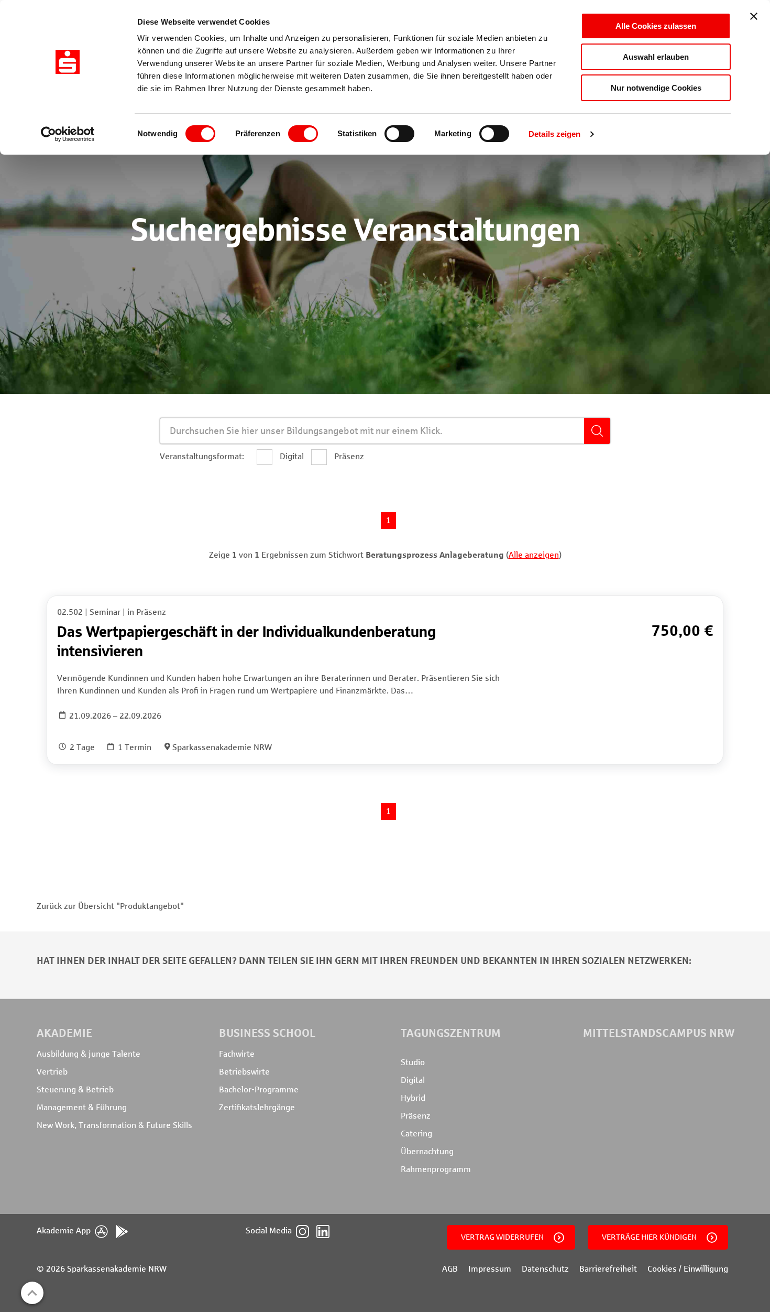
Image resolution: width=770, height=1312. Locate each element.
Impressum (489, 1268)
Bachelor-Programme (259, 1089)
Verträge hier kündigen (649, 1237)
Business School (267, 1033)
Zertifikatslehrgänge (257, 1107)
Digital (413, 1080)
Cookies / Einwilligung (687, 1268)
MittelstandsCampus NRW (658, 1033)
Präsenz (416, 1115)
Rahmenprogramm (436, 1169)
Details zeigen (554, 133)
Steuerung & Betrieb (75, 1089)
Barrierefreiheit (608, 1268)
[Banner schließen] (753, 16)
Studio (413, 1062)
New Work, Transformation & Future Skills (114, 1125)
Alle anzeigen (534, 554)
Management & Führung (82, 1107)
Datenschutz (545, 1268)
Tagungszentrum (451, 1033)
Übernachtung (427, 1151)
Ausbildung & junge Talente (88, 1053)
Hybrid (413, 1097)
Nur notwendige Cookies (656, 87)
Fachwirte (237, 1053)
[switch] (303, 133)
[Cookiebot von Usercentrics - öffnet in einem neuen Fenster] (68, 134)
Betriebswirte (244, 1071)
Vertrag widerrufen (502, 1237)
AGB (450, 1268)
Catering (416, 1133)
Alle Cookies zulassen (655, 25)
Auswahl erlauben (656, 56)
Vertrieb (52, 1071)
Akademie (64, 1033)
